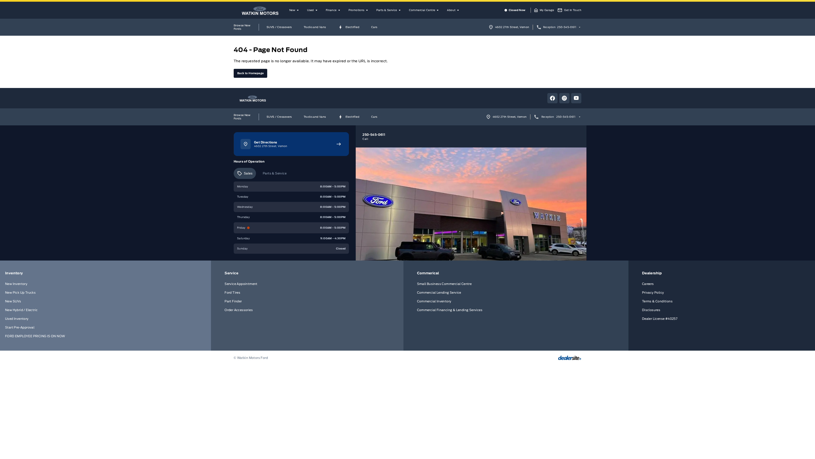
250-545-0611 (566, 27)
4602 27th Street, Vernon (512, 27)
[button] (544, 10)
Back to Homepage (250, 73)
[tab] (245, 173)
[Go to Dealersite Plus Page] (569, 358)
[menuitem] (294, 10)
